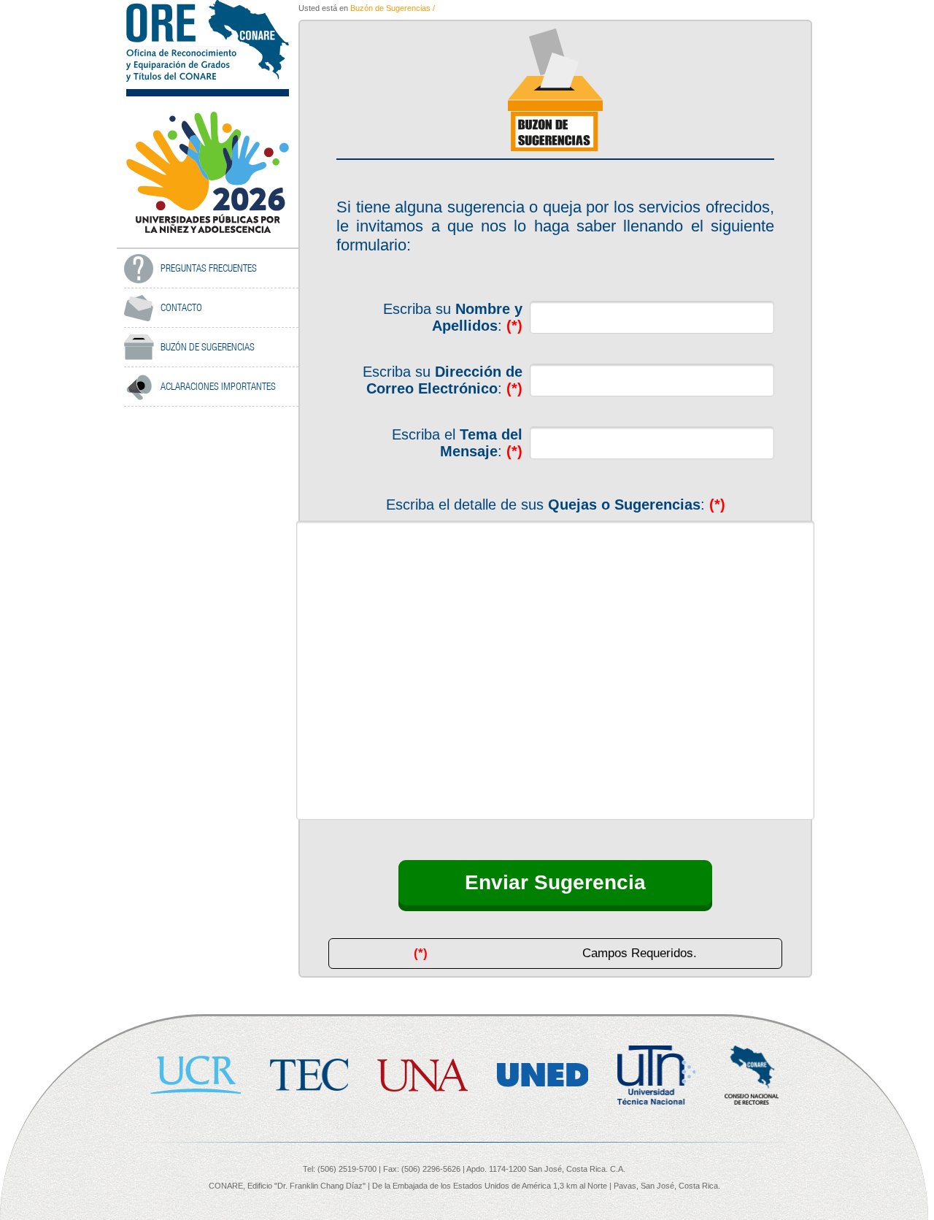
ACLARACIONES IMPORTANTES (218, 386)
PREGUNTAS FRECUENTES (209, 268)
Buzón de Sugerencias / (392, 8)
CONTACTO (181, 307)
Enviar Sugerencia (555, 882)
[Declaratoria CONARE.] (207, 172)
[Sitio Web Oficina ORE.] (207, 41)
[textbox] (652, 317)
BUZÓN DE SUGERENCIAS (208, 347)
